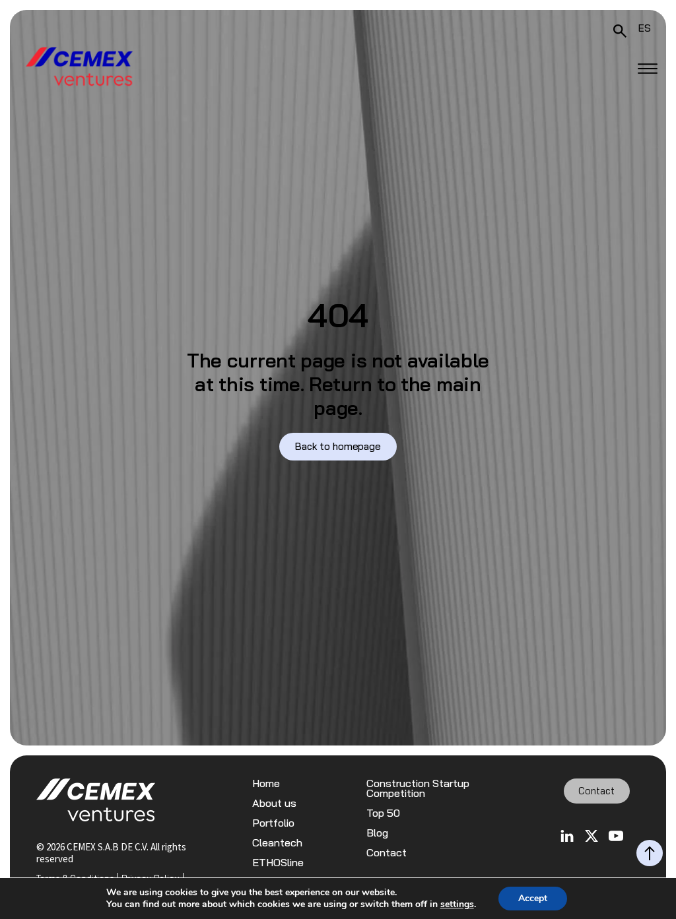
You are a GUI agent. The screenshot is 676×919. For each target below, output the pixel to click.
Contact (386, 853)
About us (274, 803)
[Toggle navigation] (647, 68)
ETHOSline (278, 863)
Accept (532, 898)
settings (457, 904)
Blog (377, 833)
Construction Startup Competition (417, 788)
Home (266, 783)
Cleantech (277, 843)
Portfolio (273, 823)
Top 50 (383, 813)
